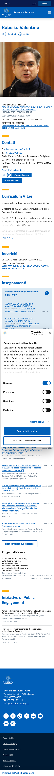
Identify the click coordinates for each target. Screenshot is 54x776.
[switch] (46, 392)
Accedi (45, 3)
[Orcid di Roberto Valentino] (9, 175)
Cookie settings (10, 744)
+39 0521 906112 (13, 153)
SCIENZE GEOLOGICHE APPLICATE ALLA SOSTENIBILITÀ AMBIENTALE (22, 326)
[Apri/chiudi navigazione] (49, 12)
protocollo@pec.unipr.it (18, 703)
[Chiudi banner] (50, 333)
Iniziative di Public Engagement (18, 773)
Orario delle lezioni (12, 181)
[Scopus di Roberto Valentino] (4, 175)
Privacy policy (9, 760)
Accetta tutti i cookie (27, 431)
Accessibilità (8, 738)
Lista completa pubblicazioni (19, 544)
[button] (7, 3)
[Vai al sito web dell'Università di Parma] (6, 12)
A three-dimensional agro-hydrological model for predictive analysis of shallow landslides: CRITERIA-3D (21, 488)
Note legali (8, 755)
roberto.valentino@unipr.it (17, 149)
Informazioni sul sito (12, 749)
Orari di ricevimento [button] (12, 170)
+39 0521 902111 (15, 700)
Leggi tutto (6, 238)
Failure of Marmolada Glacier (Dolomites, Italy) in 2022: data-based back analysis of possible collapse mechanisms (22, 468)
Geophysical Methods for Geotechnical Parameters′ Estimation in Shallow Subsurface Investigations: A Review (22, 450)
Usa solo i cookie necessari (27, 440)
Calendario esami (21, 175)
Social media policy (11, 766)
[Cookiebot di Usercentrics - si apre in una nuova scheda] (32, 333)
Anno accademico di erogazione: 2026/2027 (21, 293)
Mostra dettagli (37, 422)
